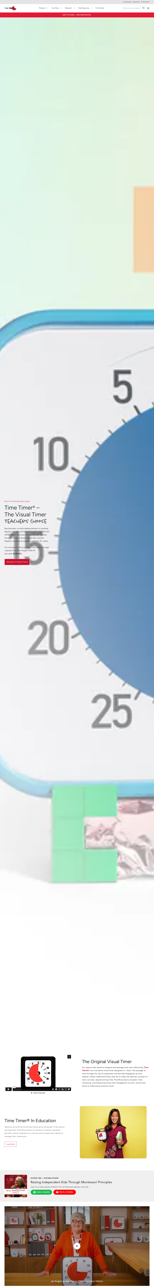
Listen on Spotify (43, 1192)
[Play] (77, 1246)
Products (42, 8)
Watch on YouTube (66, 1192)
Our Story (55, 8)
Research (68, 8)
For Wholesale (127, 2)
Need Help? (136, 2)
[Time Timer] (11, 8)
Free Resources (83, 8)
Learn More (10, 1144)
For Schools (100, 8)
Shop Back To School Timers (17, 562)
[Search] (143, 8)
